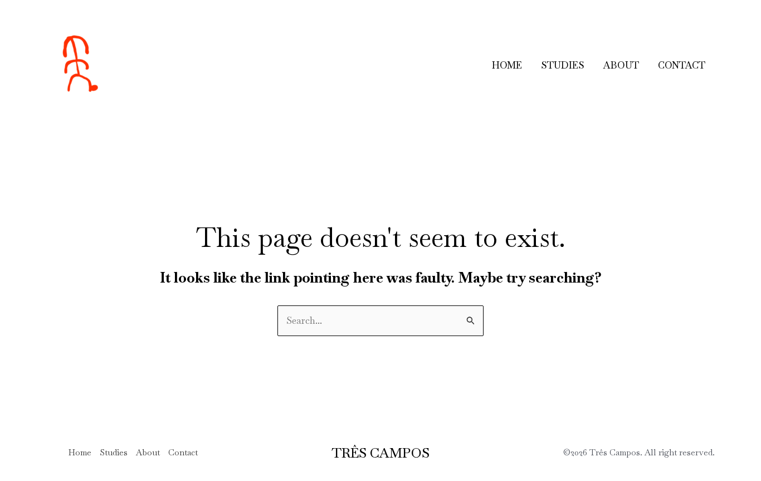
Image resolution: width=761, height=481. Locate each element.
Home (507, 65)
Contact (681, 65)
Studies (562, 65)
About (621, 65)
